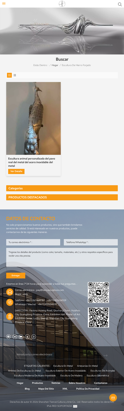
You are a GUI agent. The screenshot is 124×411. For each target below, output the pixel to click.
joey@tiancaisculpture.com (50, 290)
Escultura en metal (63, 365)
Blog (27, 388)
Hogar (55, 65)
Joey (25, 294)
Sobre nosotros (77, 382)
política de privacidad (87, 388)
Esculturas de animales (103, 370)
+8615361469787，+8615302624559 (46, 300)
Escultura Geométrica (98, 375)
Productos (37, 382)
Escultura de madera (71, 375)
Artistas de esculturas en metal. (24, 370)
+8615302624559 (47, 304)
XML (65, 388)
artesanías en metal (87, 365)
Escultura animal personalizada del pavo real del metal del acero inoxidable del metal (31, 162)
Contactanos (100, 382)
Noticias (56, 382)
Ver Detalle (16, 171)
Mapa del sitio (46, 388)
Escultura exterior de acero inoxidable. (66, 370)
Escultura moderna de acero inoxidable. (35, 375)
